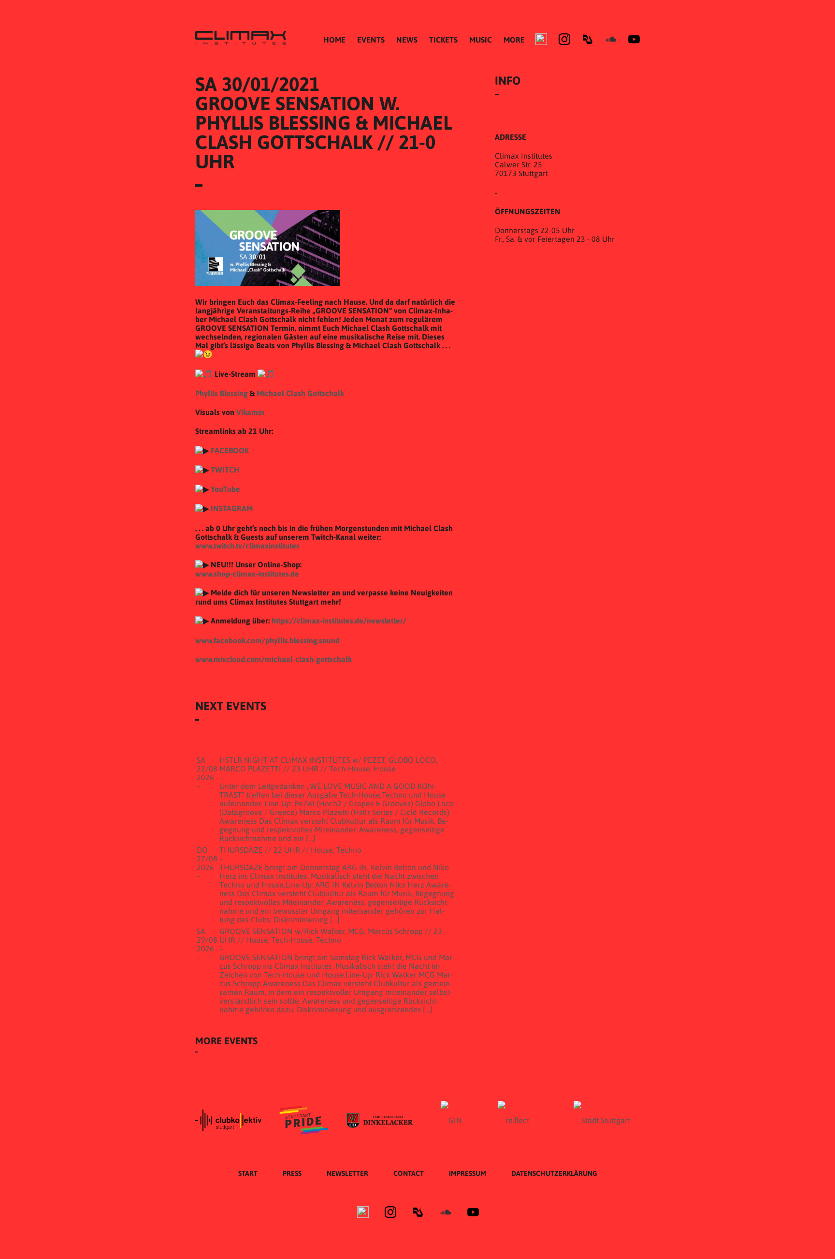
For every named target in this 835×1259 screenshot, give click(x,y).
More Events (226, 1040)
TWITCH (225, 469)
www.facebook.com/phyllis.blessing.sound (267, 640)
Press (292, 1173)
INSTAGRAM (232, 508)
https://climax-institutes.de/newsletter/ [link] (339, 620)
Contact (408, 1173)
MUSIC (480, 39)
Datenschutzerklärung (554, 1173)
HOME (334, 39)
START (248, 1173)
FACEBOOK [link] (230, 450)
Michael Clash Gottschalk (300, 393)
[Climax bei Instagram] (564, 39)
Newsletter (347, 1173)
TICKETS (443, 39)
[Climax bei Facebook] (541, 39)
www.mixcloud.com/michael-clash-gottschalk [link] (273, 659)
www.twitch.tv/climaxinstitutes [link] (247, 545)
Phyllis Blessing (221, 393)
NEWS (407, 39)
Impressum (467, 1173)
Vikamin (250, 412)
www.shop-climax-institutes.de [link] (247, 573)
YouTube (225, 489)
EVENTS (371, 39)
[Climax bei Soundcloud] (610, 39)
